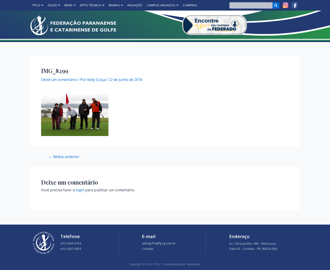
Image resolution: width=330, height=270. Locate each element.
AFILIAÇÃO (134, 5)
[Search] (276, 5)
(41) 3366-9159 (70, 243)
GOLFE (52, 5)
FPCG (36, 5)
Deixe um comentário (59, 79)
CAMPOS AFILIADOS (161, 5)
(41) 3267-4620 (70, 249)
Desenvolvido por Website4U (182, 264)
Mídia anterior (63, 156)
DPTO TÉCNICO (90, 5)
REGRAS (114, 5)
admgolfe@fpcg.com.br (159, 243)
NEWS (68, 5)
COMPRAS (190, 5)
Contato (148, 249)
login (80, 189)
